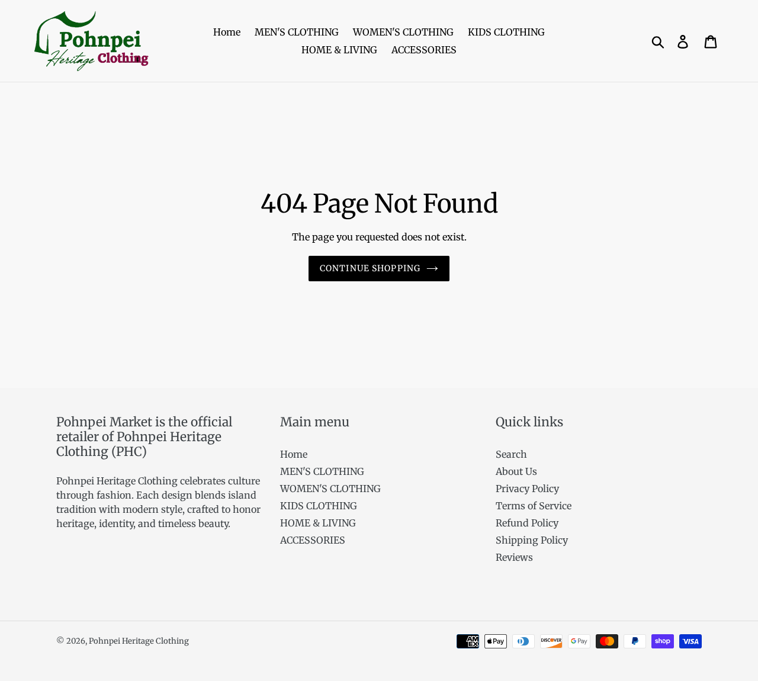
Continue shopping (370, 268)
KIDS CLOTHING (318, 506)
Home (293, 454)
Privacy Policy (527, 488)
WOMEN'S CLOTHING (330, 488)
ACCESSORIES (312, 540)
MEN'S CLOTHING (322, 471)
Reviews (514, 557)
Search (511, 454)
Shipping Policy (532, 540)
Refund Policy (527, 523)
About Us (516, 471)
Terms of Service (533, 506)
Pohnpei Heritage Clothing (139, 641)
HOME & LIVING (318, 523)
